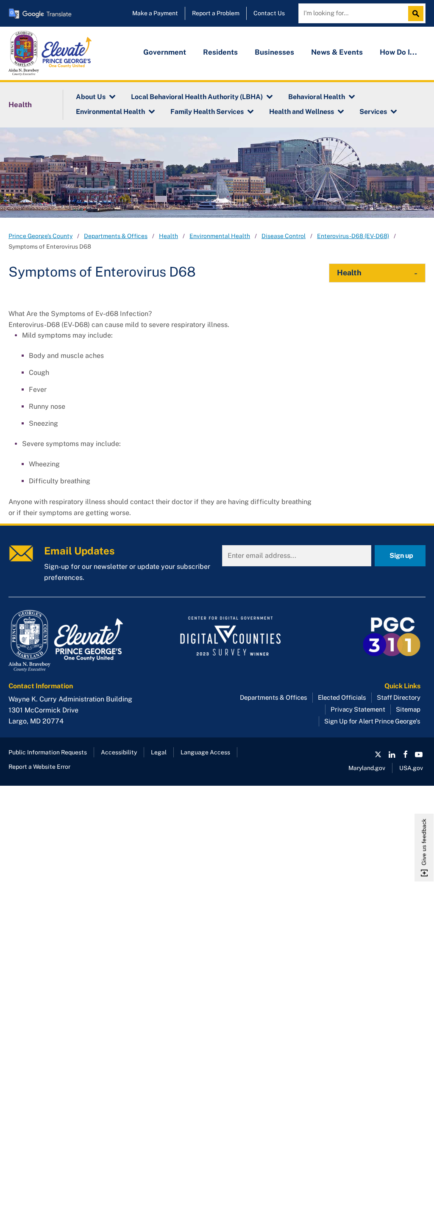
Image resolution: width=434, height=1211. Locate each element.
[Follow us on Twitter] (378, 754)
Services (373, 112)
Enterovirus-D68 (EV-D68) (353, 236)
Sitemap (408, 709)
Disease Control (284, 236)
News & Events (337, 52)
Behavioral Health (316, 97)
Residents (220, 52)
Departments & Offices (115, 236)
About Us (91, 97)
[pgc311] (74, 641)
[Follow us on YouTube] (419, 754)
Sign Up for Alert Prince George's (372, 721)
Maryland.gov (366, 768)
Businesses (274, 52)
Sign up (401, 555)
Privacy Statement (358, 709)
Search (417, 14)
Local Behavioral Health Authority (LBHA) (197, 97)
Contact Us (269, 13)
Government (164, 52)
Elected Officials (342, 697)
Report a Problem (215, 13)
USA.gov (411, 768)
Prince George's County (40, 236)
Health (20, 104)
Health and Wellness (301, 112)
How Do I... (398, 52)
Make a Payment (155, 13)
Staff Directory (398, 697)
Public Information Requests (47, 752)
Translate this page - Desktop (40, 13)
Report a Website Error (39, 766)
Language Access (205, 752)
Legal (159, 752)
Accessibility (119, 752)
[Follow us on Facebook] (405, 754)
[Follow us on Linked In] (391, 754)
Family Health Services (207, 112)
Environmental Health (110, 112)
